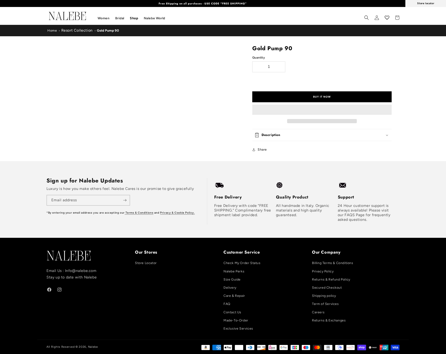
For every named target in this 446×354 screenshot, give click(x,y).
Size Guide (232, 279)
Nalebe (93, 346)
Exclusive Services (238, 329)
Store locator (425, 3)
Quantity (258, 57)
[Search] (366, 18)
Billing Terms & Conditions (332, 263)
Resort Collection (77, 30)
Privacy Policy (323, 271)
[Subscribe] (125, 200)
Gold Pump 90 (108, 31)
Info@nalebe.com (81, 270)
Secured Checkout (327, 288)
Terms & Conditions (139, 212)
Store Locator (146, 263)
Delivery (229, 288)
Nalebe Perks (233, 271)
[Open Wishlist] (387, 18)
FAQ (226, 304)
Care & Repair (234, 296)
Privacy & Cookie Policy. (177, 212)
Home (52, 31)
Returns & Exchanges (329, 320)
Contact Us (232, 312)
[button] (322, 110)
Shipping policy (324, 296)
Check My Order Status (242, 263)
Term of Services (325, 304)
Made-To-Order (235, 320)
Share (262, 150)
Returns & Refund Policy (331, 279)
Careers (318, 312)
